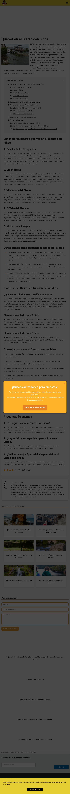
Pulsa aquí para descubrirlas (35, 407)
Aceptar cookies (35, 789)
